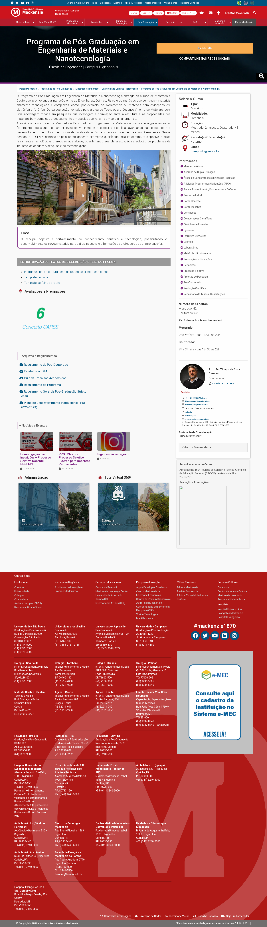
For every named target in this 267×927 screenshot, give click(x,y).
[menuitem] (78, 3)
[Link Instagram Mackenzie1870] (32, 3)
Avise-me (205, 48)
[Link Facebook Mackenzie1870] (12, 3)
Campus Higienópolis (205, 151)
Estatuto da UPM (35, 371)
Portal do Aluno (188, 13)
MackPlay (146, 13)
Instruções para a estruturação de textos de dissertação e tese (66, 272)
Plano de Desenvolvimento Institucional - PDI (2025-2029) (52, 405)
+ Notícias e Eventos (33, 425)
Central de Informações (117, 916)
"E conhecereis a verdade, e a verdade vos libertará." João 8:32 (212, 923)
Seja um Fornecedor (237, 916)
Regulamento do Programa (42, 385)
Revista (158, 13)
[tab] (213, 447)
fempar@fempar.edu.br (68, 874)
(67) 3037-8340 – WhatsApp (152, 724)
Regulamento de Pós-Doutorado (45, 364)
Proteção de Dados (150, 916)
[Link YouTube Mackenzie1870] (22, 3)
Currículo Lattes (223, 383)
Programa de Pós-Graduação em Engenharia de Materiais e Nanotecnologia (83, 50)
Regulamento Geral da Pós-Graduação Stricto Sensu (52, 394)
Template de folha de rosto (42, 282)
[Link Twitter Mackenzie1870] (17, 3)
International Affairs (237, 13)
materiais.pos (190, 416)
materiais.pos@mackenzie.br (196, 404)
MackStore (173, 13)
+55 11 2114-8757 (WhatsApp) (196, 398)
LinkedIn (188, 412)
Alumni (134, 13)
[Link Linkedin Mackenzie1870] (27, 3)
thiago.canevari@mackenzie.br (197, 401)
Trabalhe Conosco (207, 916)
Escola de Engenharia (66, 67)
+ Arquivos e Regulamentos (38, 356)
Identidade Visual (179, 916)
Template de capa (36, 277)
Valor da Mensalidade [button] (196, 447)
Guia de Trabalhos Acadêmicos (44, 378)
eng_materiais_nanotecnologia (197, 419)
